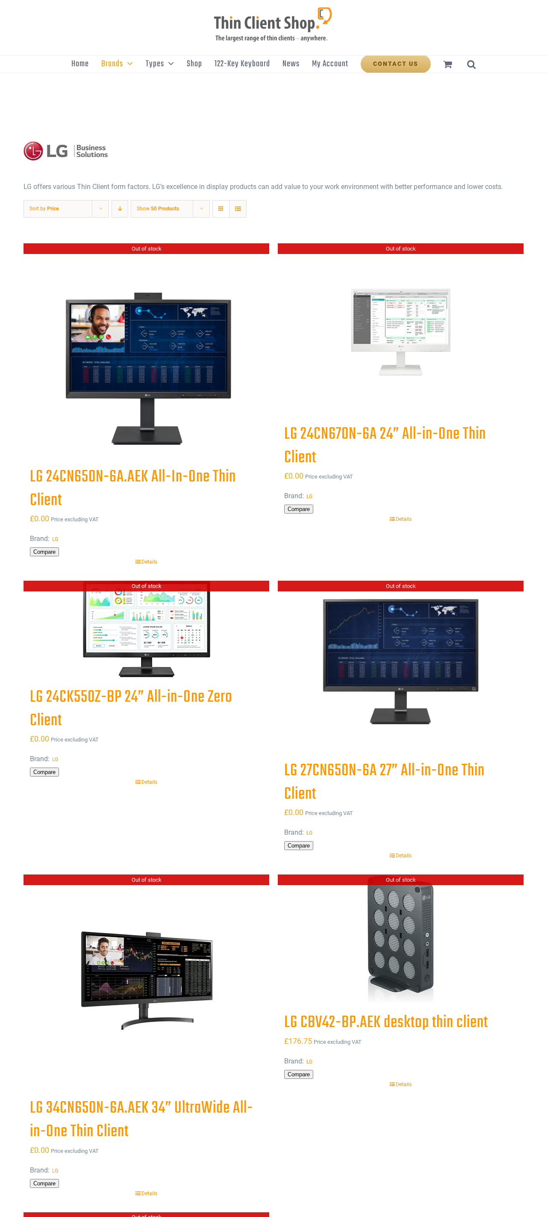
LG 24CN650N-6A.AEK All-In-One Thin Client (133, 489)
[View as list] (237, 209)
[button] (471, 64)
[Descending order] (120, 209)
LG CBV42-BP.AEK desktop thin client (386, 1023)
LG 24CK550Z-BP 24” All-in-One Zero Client (131, 709)
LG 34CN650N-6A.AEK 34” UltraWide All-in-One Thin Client (141, 1120)
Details (149, 562)
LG (55, 539)
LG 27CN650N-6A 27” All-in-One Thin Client (384, 782)
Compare (44, 552)
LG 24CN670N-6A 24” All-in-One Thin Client (385, 446)
